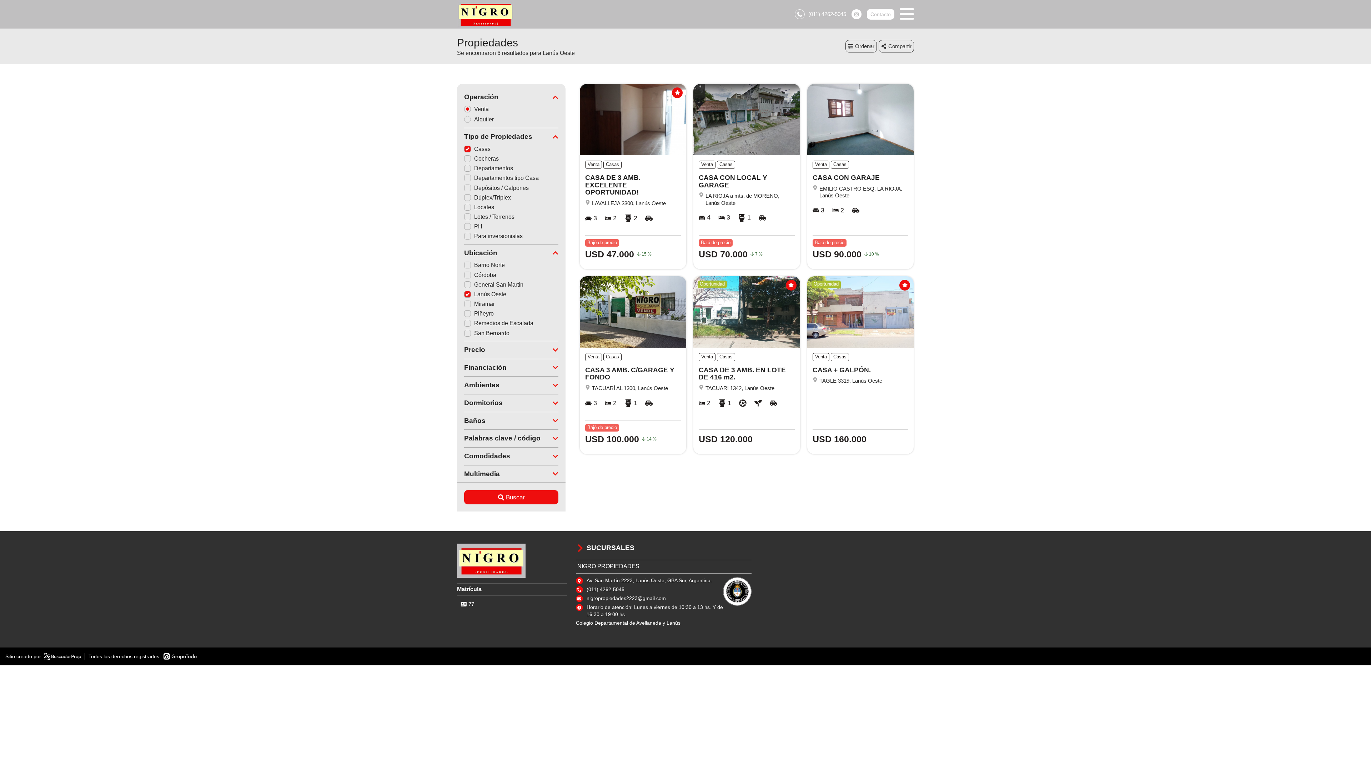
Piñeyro (484, 314)
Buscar (515, 497)
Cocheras (486, 159)
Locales (484, 207)
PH (478, 226)
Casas (482, 149)
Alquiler (484, 119)
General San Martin (498, 285)
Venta (481, 109)
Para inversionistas (498, 236)
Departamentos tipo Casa (506, 178)
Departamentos (493, 168)
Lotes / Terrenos (494, 217)
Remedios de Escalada (503, 323)
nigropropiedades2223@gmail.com (626, 598)
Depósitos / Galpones (501, 188)
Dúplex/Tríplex (492, 198)
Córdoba (485, 275)
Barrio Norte (489, 265)
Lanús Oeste (490, 294)
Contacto (880, 14)
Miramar (484, 304)
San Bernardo (491, 333)
